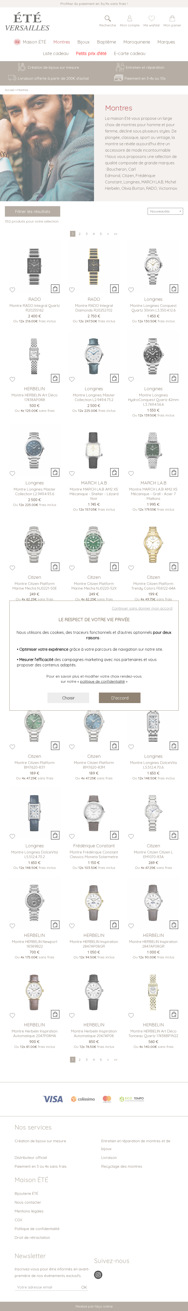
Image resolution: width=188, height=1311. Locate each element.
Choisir (68, 697)
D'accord (120, 697)
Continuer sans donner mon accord (142, 608)
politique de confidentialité (102, 681)
